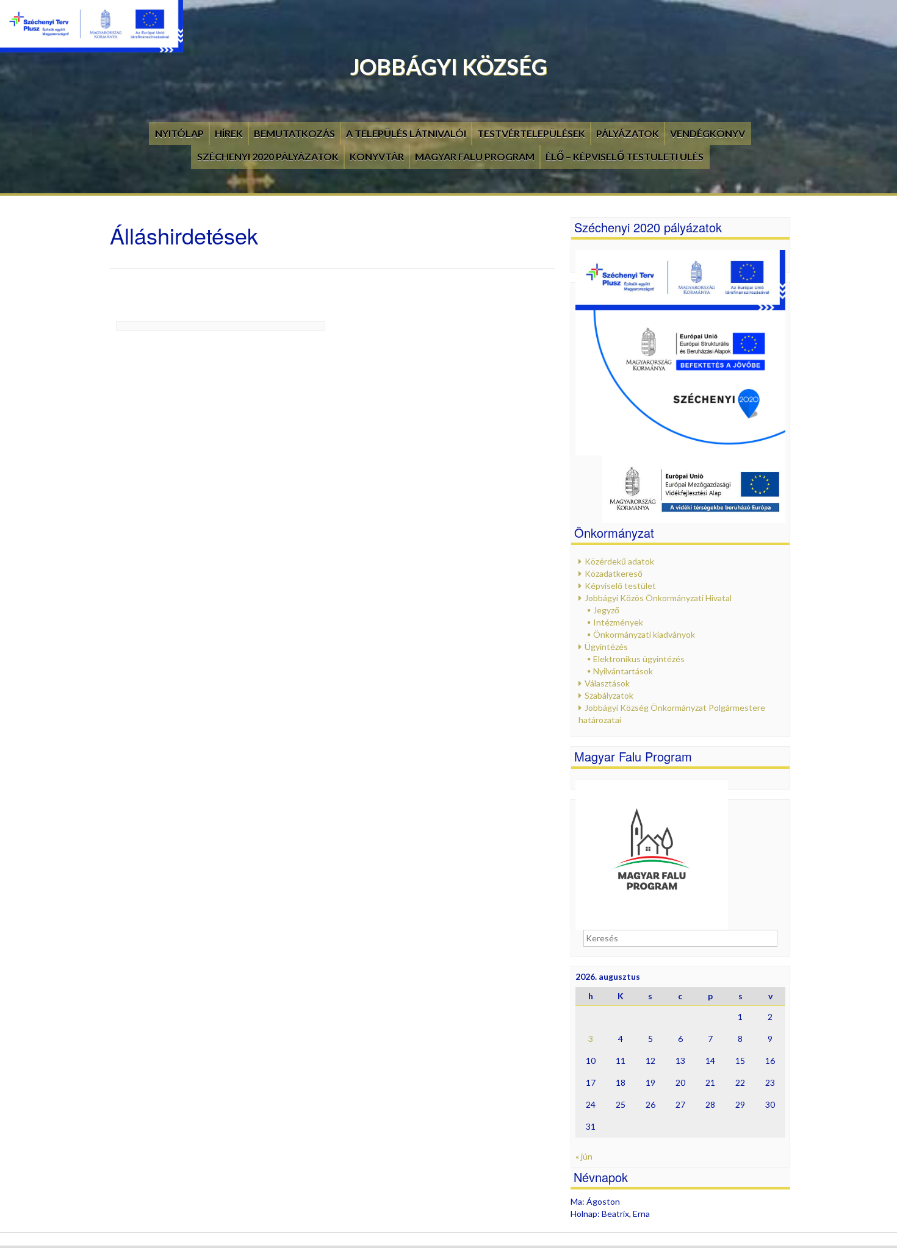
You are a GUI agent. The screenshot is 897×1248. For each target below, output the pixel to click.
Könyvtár (377, 156)
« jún (584, 1156)
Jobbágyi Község (448, 66)
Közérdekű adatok (619, 561)
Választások (607, 683)
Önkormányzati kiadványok (644, 634)
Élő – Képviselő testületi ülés (625, 156)
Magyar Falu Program (475, 156)
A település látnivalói (406, 133)
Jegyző (606, 610)
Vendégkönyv (707, 133)
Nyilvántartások (623, 671)
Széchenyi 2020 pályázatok (268, 156)
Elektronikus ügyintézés (639, 659)
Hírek (229, 133)
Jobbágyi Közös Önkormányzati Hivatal (658, 598)
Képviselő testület (620, 585)
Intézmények (618, 622)
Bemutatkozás (294, 133)
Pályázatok (627, 133)
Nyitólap (179, 133)
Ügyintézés (606, 646)
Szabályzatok (609, 695)
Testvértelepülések (531, 133)
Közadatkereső (614, 573)
